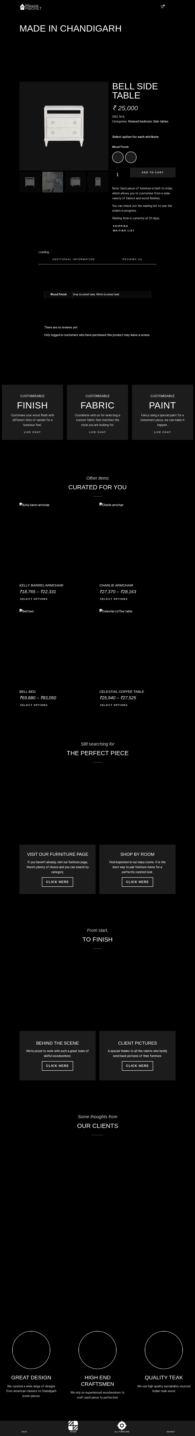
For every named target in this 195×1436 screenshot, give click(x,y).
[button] (173, 6)
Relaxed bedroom (140, 121)
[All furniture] (122, 1425)
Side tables (160, 121)
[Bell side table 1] (63, 126)
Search (171, 1432)
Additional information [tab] (73, 259)
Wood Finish (120, 146)
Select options (34, 599)
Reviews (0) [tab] (132, 259)
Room (73, 1432)
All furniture (121, 1432)
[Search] (170, 1425)
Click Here (57, 882)
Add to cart (153, 172)
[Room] (73, 1425)
